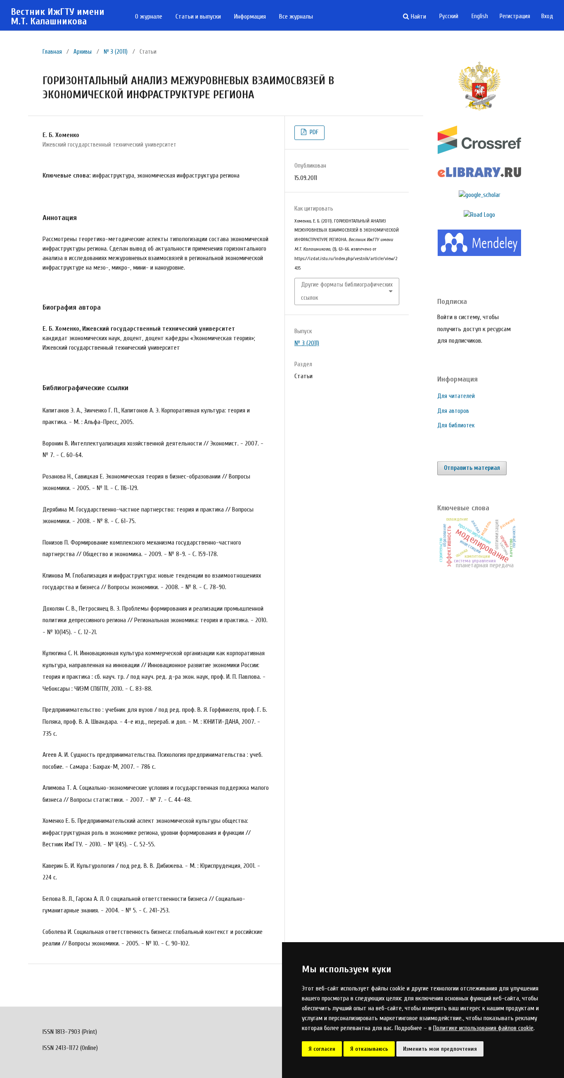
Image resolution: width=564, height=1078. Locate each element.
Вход (547, 16)
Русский (448, 16)
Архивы (82, 51)
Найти (417, 16)
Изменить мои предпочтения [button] (440, 1048)
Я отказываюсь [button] (369, 1048)
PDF (313, 132)
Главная (52, 51)
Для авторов (453, 411)
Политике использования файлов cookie (483, 1028)
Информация (250, 16)
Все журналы (296, 16)
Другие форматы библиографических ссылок (347, 291)
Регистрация (515, 16)
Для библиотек (455, 425)
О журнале (148, 16)
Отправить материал (472, 467)
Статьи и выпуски (198, 16)
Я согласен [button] (321, 1048)
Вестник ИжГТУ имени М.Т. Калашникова (57, 17)
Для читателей (456, 396)
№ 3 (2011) (116, 51)
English (480, 16)
